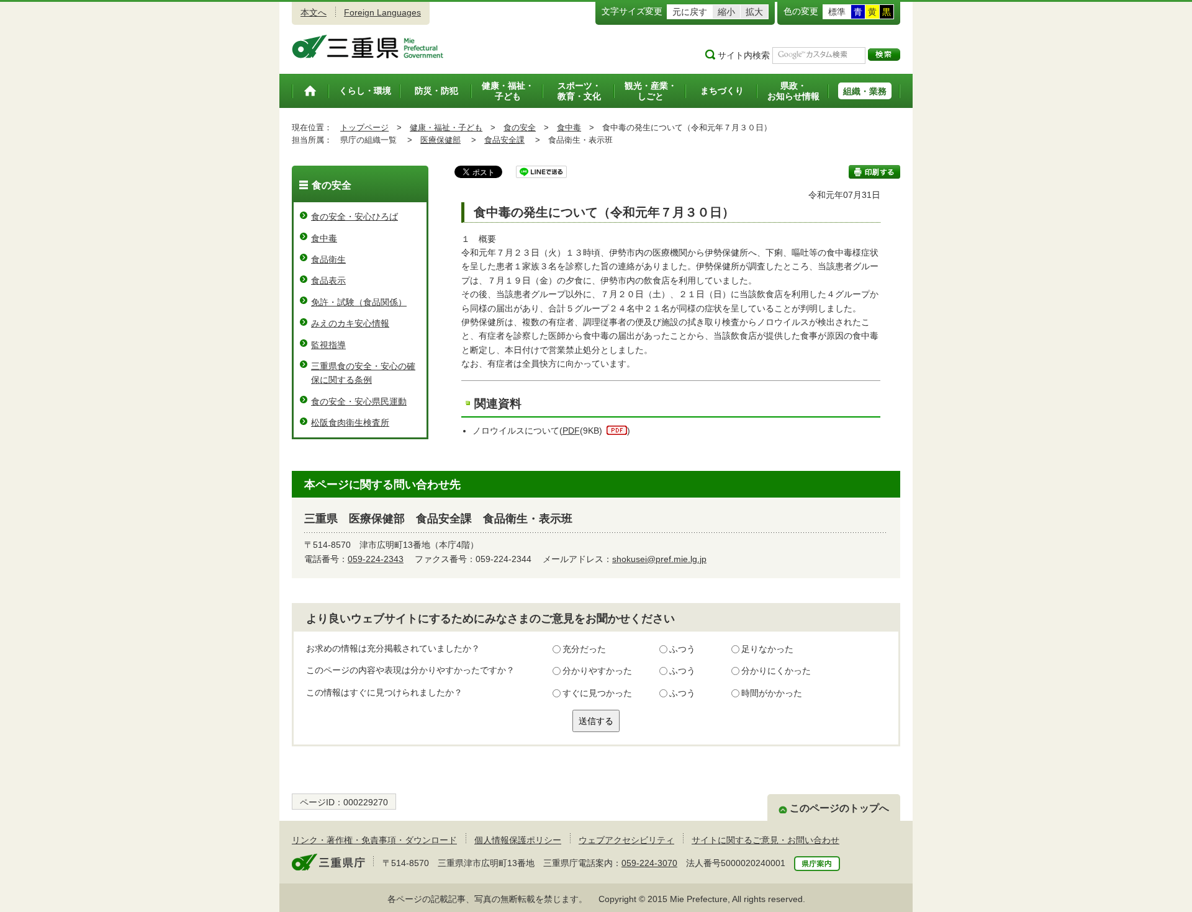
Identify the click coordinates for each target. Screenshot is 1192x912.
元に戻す (689, 12)
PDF (571, 431)
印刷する (874, 172)
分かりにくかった (776, 671)
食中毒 (569, 127)
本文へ (313, 12)
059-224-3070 (649, 863)
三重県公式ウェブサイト (368, 46)
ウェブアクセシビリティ (626, 840)
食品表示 (328, 280)
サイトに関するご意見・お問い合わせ (765, 840)
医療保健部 (440, 140)
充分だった (584, 649)
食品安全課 (504, 140)
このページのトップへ (839, 808)
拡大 (754, 12)
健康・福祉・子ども (446, 127)
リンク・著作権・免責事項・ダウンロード (374, 840)
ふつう (682, 649)
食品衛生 (328, 259)
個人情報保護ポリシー (517, 840)
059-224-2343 (376, 559)
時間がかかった (771, 693)
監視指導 (328, 345)
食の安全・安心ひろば (354, 216)
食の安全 (519, 127)
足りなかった (767, 649)
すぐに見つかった (597, 693)
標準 (837, 12)
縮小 (726, 12)
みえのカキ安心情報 (350, 323)
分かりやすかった (597, 671)
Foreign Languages (382, 12)
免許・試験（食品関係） (359, 302)
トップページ (364, 127)
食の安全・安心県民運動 (359, 401)
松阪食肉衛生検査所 (350, 422)
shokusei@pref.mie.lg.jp (659, 559)
